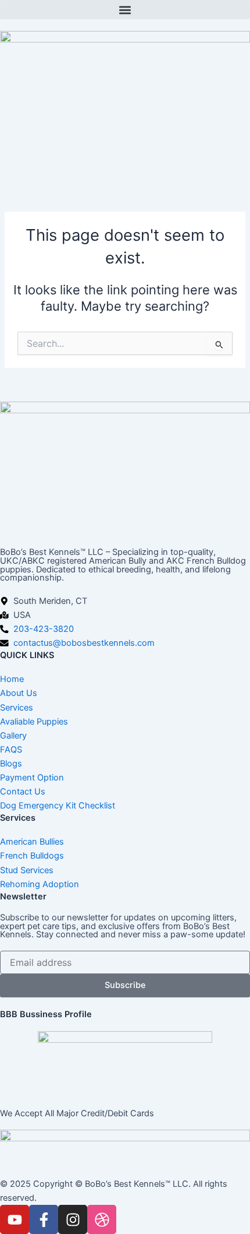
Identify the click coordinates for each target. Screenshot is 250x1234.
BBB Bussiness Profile (46, 1014)
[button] (125, 9)
